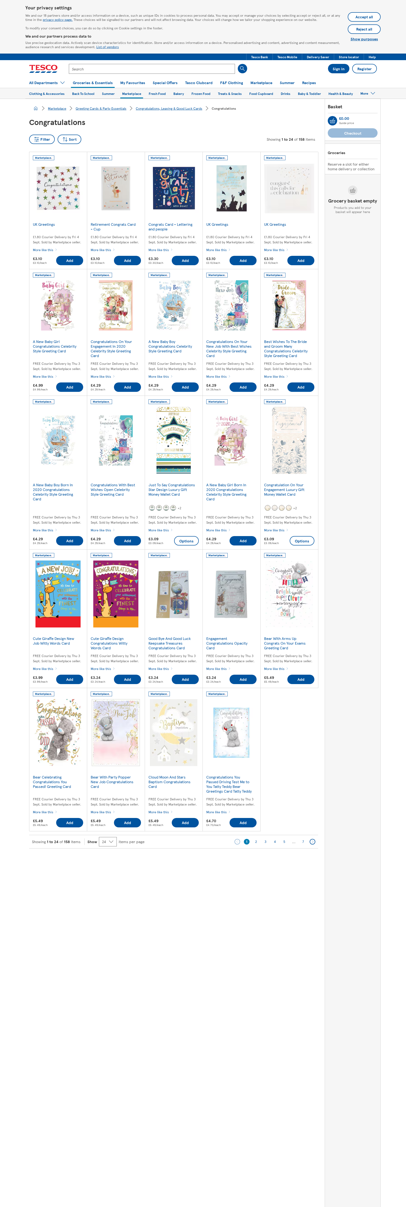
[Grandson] (166, 507)
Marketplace (57, 108)
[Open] (159, 507)
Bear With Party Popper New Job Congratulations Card (112, 781)
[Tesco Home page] (43, 69)
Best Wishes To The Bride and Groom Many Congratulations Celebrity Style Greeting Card (286, 348)
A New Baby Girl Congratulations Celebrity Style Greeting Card (54, 346)
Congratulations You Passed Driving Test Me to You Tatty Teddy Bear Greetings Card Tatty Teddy (229, 784)
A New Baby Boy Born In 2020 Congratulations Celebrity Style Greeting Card (53, 492)
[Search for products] (242, 68)
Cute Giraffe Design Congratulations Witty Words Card (109, 643)
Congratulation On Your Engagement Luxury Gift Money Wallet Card (284, 489)
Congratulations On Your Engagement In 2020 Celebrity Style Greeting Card (111, 348)
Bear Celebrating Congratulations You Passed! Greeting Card (52, 781)
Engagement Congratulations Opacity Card (226, 643)
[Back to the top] (205, 860)
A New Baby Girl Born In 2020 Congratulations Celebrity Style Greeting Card (226, 492)
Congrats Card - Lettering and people (170, 227)
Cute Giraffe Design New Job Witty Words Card (53, 641)
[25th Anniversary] (274, 507)
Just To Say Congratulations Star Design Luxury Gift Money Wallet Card (171, 489)
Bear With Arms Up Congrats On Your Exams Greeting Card (285, 643)
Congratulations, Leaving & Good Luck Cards (169, 108)
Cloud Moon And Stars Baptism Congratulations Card (169, 781)
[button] (259, 57)
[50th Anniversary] (281, 507)
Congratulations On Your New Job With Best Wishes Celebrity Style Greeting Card (229, 348)
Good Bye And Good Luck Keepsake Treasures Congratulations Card (169, 643)
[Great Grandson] (173, 507)
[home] (35, 108)
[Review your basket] (332, 120)
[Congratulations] (152, 507)
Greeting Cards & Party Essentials (101, 108)
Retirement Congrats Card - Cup (113, 227)
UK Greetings (44, 224)
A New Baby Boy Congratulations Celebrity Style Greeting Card (170, 346)
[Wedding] (288, 507)
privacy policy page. (58, 19)
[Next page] (312, 842)
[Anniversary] (267, 507)
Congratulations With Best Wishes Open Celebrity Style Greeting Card (113, 489)
